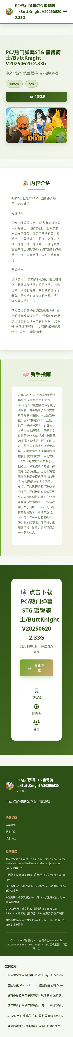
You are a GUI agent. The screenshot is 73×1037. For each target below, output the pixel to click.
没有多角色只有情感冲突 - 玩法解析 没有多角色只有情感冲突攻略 (37, 995)
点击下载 (11, 838)
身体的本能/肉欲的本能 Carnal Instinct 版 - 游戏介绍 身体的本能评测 (37, 1026)
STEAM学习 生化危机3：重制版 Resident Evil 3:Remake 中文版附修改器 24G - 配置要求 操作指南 (37, 1016)
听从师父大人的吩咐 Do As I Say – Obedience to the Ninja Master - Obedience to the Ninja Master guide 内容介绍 (36, 863)
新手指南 (11, 831)
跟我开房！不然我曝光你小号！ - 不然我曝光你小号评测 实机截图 (37, 1006)
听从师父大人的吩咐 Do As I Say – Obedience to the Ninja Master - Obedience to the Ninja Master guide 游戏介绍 (37, 975)
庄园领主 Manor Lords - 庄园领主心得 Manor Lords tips (37, 985)
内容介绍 (11, 825)
